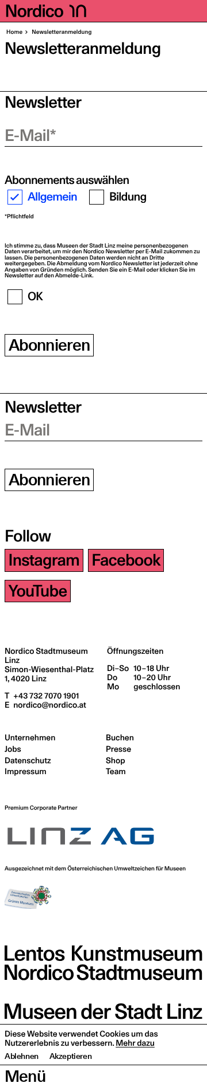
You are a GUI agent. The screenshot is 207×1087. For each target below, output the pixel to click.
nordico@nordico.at (49, 705)
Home (14, 32)
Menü (25, 1076)
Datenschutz (28, 760)
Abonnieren (49, 345)
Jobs (13, 749)
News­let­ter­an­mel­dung (60, 32)
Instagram (44, 560)
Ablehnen (22, 1056)
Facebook (125, 560)
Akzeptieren (70, 1056)
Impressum (26, 771)
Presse (118, 749)
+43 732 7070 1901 (45, 695)
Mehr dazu (135, 1043)
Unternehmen (30, 737)
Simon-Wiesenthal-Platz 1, (49, 674)
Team (116, 771)
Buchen (120, 737)
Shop (115, 760)
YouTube (38, 591)
